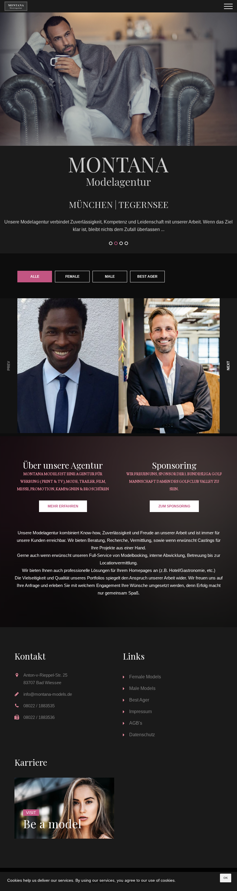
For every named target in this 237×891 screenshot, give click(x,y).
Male (110, 277)
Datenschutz (142, 734)
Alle (34, 277)
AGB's (135, 723)
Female (72, 277)
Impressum (140, 711)
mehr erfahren (63, 506)
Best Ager (147, 277)
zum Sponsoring (174, 506)
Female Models (145, 676)
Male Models (142, 688)
